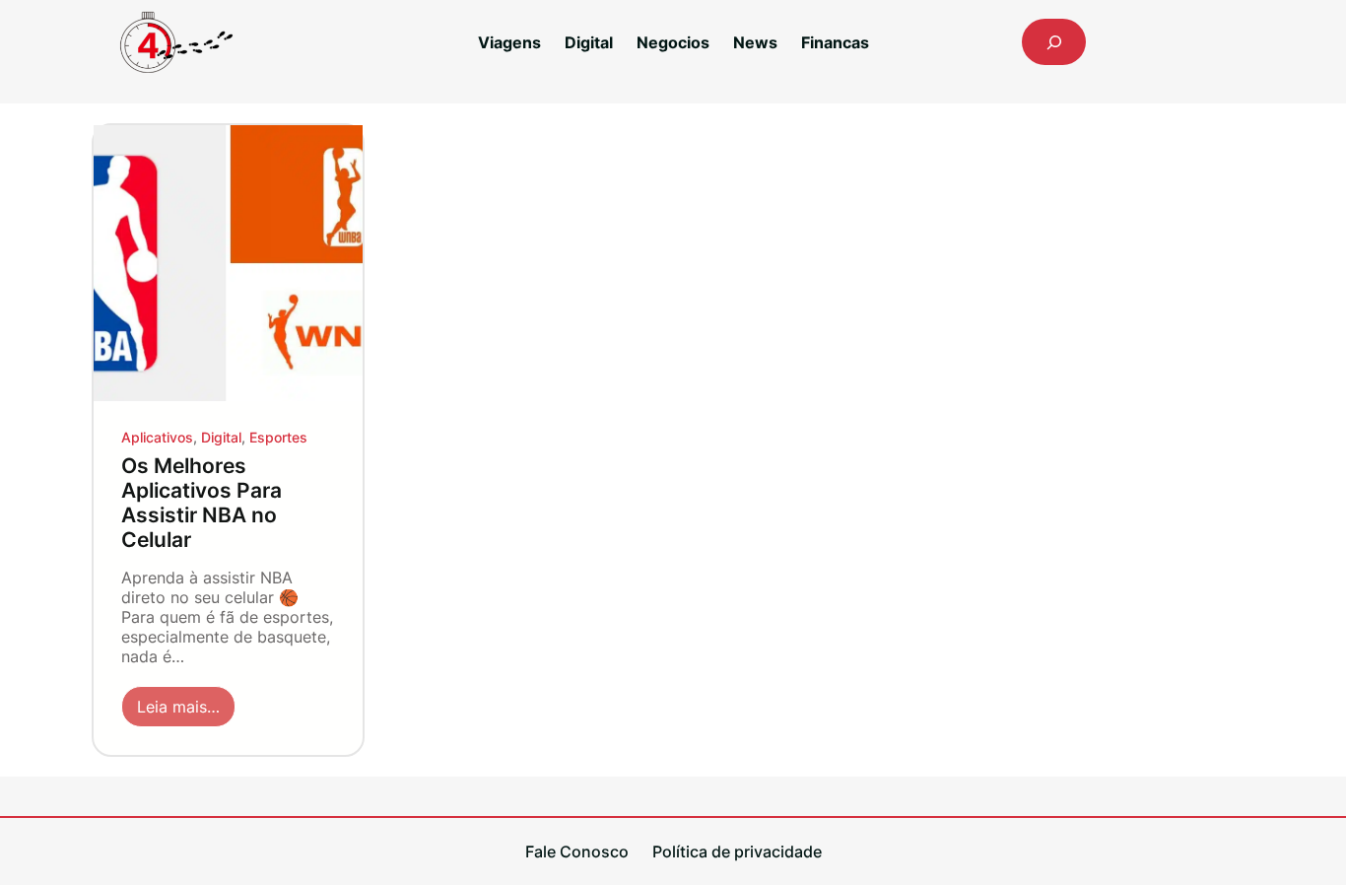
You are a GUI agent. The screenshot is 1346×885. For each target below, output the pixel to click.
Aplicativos (157, 437)
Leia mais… (186, 711)
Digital (221, 437)
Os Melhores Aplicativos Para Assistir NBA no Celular (201, 502)
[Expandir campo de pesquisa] (1054, 42)
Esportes (278, 437)
